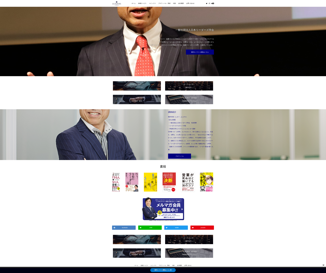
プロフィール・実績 (164, 3)
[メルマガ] (163, 209)
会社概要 (181, 3)
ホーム (134, 3)
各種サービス (142, 3)
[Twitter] (206, 3)
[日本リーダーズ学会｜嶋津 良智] (116, 3)
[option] (163, 41)
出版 (174, 3)
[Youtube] (212, 3)
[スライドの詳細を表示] (127, 182)
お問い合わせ (190, 3)
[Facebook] (209, 3)
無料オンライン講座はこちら (162, 270)
